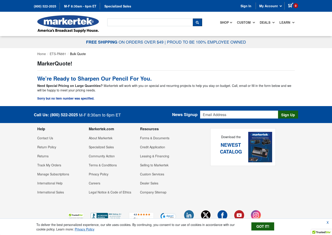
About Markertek (100, 138)
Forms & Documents (154, 138)
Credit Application (152, 147)
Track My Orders (49, 165)
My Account (269, 6)
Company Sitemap (153, 192)
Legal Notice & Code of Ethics (110, 192)
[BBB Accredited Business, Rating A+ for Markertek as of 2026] (106, 216)
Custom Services (152, 174)
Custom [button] (244, 22)
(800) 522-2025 (45, 6)
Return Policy (46, 147)
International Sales (50, 192)
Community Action (102, 156)
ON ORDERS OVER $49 (125, 42)
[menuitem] (226, 22)
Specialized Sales (117, 6)
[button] (76, 216)
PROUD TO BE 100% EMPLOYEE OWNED (206, 42)
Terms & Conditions (103, 165)
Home (41, 53)
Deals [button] (265, 22)
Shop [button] (224, 22)
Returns (43, 156)
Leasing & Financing (154, 156)
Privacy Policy (98, 174)
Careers (94, 183)
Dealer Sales (149, 183)
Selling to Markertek (154, 165)
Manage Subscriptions (53, 174)
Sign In (246, 6)
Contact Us (45, 138)
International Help (50, 183)
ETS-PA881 (58, 53)
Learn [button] (285, 22)
